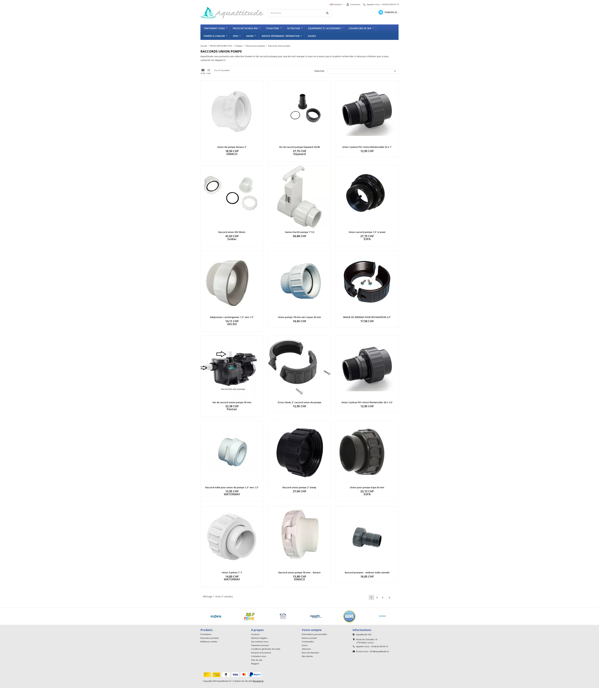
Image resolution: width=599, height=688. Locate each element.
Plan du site (256, 660)
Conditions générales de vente (265, 648)
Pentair (232, 409)
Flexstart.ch (258, 681)
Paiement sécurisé (260, 645)
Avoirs (305, 645)
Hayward (299, 154)
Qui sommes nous (259, 641)
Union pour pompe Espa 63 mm (367, 487)
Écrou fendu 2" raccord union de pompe (299, 402)
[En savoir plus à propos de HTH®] (219, 616)
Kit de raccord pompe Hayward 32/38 (299, 147)
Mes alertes (307, 656)
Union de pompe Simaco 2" (232, 147)
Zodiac (231, 239)
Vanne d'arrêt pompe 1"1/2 (299, 232)
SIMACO (231, 154)
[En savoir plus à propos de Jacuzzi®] (352, 616)
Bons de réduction (310, 652)
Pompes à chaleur (214, 35)
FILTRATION (293, 28)
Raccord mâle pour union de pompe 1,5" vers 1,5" (232, 487)
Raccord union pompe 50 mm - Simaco (299, 572)
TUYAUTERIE (272, 28)
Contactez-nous (258, 656)
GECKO (232, 324)
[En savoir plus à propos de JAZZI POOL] (386, 616)
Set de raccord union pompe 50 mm (231, 402)
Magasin (255, 663)
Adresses (306, 648)
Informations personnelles (314, 634)
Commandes (308, 641)
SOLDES (312, 35)
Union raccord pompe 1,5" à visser (367, 232)
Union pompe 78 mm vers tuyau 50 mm (299, 317)
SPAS (235, 35)
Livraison (255, 634)
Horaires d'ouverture (261, 652)
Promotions (205, 634)
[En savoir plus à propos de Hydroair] (286, 616)
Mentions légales (259, 638)
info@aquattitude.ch (379, 651)
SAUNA (249, 35)
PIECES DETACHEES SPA (245, 28)
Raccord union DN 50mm (231, 232)
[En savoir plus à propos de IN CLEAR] (319, 616)
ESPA (367, 239)
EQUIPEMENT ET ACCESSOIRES (324, 28)
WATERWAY (232, 494)
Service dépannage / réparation (281, 35)
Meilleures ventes (208, 641)
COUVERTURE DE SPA (360, 28)
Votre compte (311, 630)
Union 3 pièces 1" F (232, 572)
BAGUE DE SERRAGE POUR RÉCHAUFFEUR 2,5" (367, 317)
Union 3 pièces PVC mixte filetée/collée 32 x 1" (367, 147)
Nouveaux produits (209, 638)
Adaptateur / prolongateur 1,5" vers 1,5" (232, 317)
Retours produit (309, 638)
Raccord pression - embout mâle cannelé (367, 572)
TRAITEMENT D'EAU (214, 28)
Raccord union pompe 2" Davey (299, 487)
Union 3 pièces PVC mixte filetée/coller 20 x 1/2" (367, 402)
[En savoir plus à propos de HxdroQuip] (252, 616)
